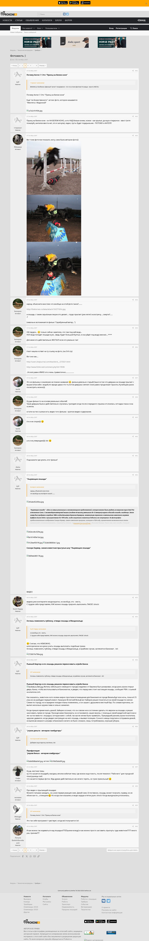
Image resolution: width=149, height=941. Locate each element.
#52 (136, 475)
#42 (136, 116)
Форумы (15, 28)
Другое (27, 912)
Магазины (47, 902)
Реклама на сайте (109, 910)
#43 (136, 135)
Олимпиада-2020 (31, 909)
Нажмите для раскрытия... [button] (82, 524)
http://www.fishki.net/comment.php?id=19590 (46, 367)
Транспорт (66, 904)
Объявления (32, 20)
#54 (136, 616)
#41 (136, 71)
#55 (136, 660)
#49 (136, 417)
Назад (15, 65)
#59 (136, 805)
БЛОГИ (58, 20)
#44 (136, 300)
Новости (7, 20)
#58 (136, 786)
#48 (136, 397)
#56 (136, 726)
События (84, 904)
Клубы (45, 899)
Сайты (45, 904)
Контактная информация (112, 912)
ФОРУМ (68, 20)
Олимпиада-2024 (31, 907)
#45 (136, 328)
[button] (34, 28)
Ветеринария (86, 907)
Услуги (64, 899)
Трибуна (84, 902)
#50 (136, 436)
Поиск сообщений (30, 32)
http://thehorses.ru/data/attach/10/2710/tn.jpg (46, 309)
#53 (136, 597)
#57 (136, 767)
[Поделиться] (133, 70)
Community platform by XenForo (74, 890)
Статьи (18, 20)
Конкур (27, 902)
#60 (136, 826)
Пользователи (51, 28)
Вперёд (41, 65)
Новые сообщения (16, 32)
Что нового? (27, 28)
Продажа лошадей (69, 909)
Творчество (86, 909)
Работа (65, 902)
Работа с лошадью (88, 899)
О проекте (106, 907)
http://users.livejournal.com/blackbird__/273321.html (48, 362)
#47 (136, 378)
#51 (136, 455)
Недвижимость (68, 907)
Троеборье (28, 904)
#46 (136, 347)
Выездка (27, 899)
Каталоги (47, 20)
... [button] (33, 65)
